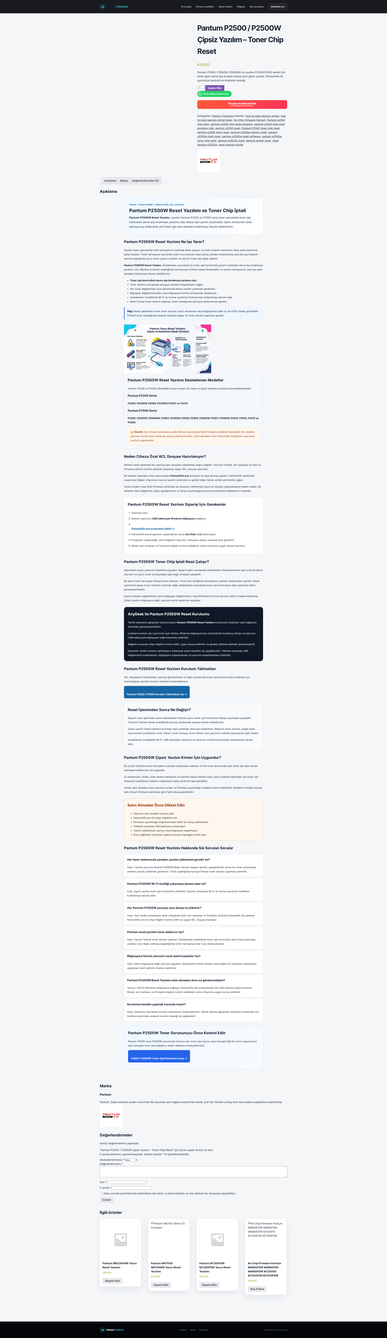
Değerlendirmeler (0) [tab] (145, 180)
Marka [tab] (124, 180)
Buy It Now (257, 1289)
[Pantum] (208, 160)
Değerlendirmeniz (111, 1163)
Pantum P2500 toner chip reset (261, 128)
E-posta (105, 1187)
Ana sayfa (186, 6)
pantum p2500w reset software (241, 136)
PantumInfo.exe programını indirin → (153, 528)
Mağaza (241, 6)
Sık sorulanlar (257, 6)
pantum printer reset (258, 140)
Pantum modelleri (205, 6)
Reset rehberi (225, 6)
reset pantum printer (231, 144)
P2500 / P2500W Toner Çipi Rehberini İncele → (159, 1058)
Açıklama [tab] (110, 180)
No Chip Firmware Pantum (250, 120)
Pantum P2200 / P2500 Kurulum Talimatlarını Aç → (157, 694)
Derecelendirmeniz (112, 1159)
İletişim (193, 1330)
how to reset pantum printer (262, 115)
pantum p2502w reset (231, 140)
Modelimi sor (278, 6)
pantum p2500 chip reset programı (232, 124)
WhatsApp (203, 1330)
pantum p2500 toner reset (213, 132)
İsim (103, 1182)
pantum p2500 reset (227, 128)
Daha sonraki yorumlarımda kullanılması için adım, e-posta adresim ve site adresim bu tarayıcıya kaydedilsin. (170, 1193)
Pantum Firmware (222, 115)
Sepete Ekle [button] (112, 1280)
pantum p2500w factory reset (249, 132)
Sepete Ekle (215, 88)
